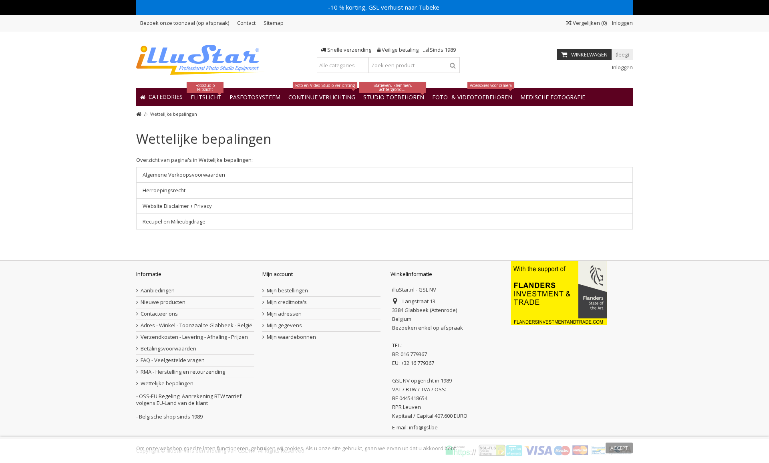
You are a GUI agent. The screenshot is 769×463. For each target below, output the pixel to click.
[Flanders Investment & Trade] (559, 292)
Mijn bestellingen (287, 290)
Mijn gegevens (284, 325)
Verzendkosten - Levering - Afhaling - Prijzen (194, 337)
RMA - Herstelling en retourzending (183, 371)
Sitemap (274, 22)
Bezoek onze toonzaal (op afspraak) (184, 22)
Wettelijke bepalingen (203, 139)
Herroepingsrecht (164, 190)
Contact (246, 22)
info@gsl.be (423, 427)
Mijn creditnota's (287, 302)
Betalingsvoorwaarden (168, 348)
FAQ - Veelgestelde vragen (173, 360)
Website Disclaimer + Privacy (177, 205)
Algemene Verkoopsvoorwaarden (184, 174)
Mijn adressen (284, 313)
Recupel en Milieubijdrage (174, 221)
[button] (552, 97)
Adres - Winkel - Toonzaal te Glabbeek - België (196, 325)
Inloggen (622, 22)
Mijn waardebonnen (291, 337)
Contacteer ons (159, 313)
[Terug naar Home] (138, 114)
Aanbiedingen (158, 290)
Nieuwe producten (163, 302)
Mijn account (277, 274)
